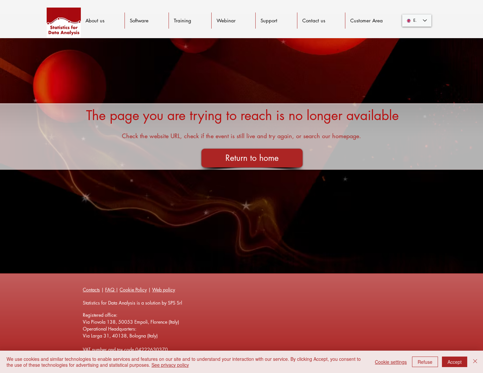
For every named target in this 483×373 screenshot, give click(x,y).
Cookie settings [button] (391, 362)
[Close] (475, 362)
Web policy (163, 289)
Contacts (91, 289)
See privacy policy (170, 364)
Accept (455, 362)
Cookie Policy (133, 289)
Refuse (425, 362)
